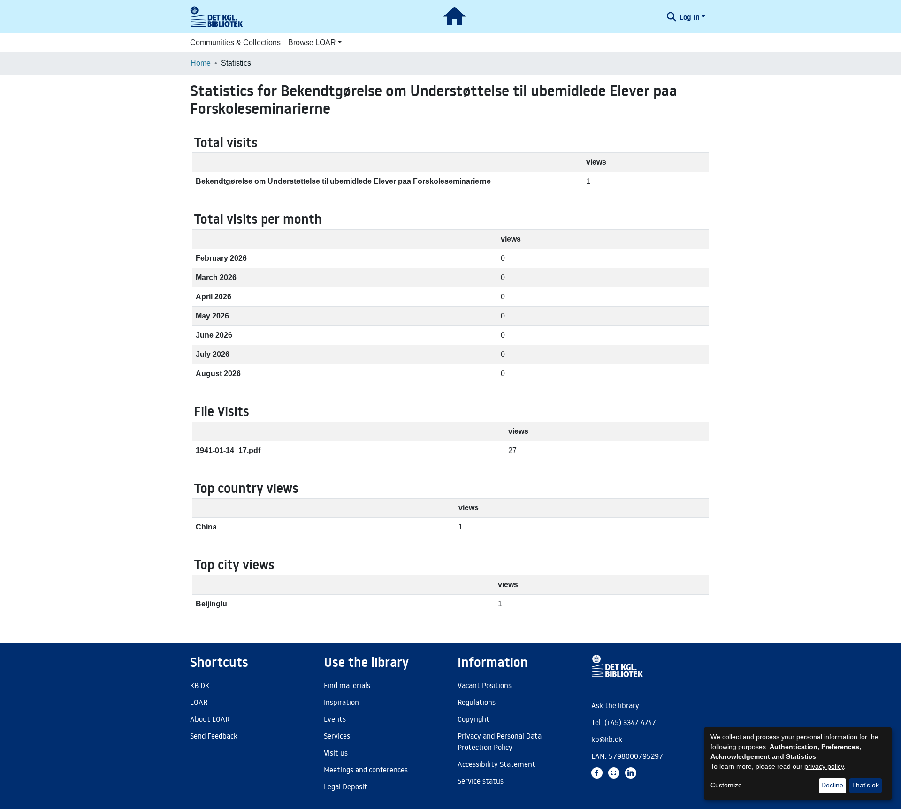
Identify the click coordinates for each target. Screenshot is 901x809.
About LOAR (209, 719)
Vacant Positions (485, 685)
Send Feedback (213, 736)
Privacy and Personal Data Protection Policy (500, 741)
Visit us (336, 752)
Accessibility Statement (496, 764)
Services (337, 736)
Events (335, 719)
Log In (690, 17)
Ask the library (615, 705)
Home (201, 63)
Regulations (477, 702)
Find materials (347, 685)
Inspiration (341, 702)
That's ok (865, 785)
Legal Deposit (345, 786)
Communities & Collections (235, 42)
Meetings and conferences (366, 769)
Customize (726, 785)
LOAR (198, 702)
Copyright (473, 719)
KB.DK (199, 685)
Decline (832, 785)
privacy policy (824, 766)
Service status (481, 781)
